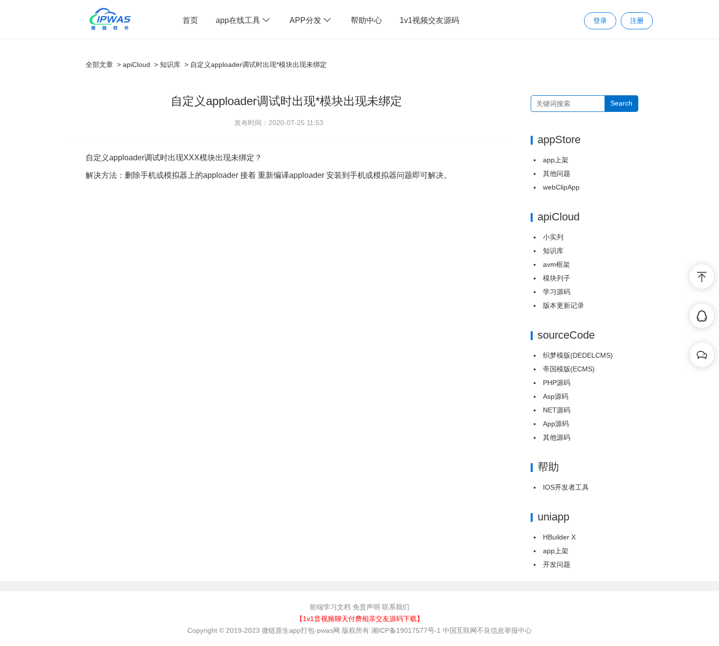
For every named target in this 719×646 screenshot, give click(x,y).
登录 (600, 20)
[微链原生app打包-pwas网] (110, 19)
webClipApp (561, 187)
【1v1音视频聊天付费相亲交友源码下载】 (360, 619)
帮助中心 (366, 20)
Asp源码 (555, 396)
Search (621, 103)
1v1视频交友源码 (429, 20)
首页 (190, 20)
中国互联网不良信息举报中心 (487, 630)
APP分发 (306, 20)
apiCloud (136, 64)
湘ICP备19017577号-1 (406, 630)
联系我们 (395, 607)
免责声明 (366, 607)
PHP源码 (556, 383)
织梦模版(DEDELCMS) (578, 355)
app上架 (555, 160)
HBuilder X (559, 537)
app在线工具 (239, 20)
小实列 (553, 237)
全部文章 (99, 64)
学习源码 (556, 292)
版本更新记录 (563, 305)
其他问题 (556, 173)
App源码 (556, 424)
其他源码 (556, 437)
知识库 (170, 64)
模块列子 (556, 278)
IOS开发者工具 (566, 487)
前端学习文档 (330, 607)
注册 (637, 20)
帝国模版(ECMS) (569, 369)
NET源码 (556, 410)
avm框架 (556, 264)
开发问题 (556, 564)
